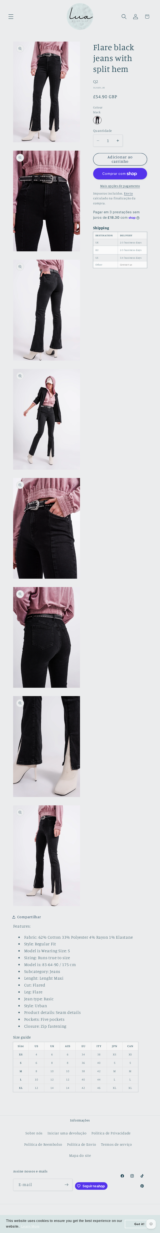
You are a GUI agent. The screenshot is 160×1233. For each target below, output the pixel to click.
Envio (128, 193)
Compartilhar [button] (29, 917)
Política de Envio (81, 1144)
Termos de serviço (116, 1144)
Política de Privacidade (111, 1133)
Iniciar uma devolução (67, 1133)
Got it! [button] (139, 1224)
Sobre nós (33, 1133)
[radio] (97, 120)
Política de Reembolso (43, 1144)
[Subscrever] (66, 1185)
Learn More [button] (30, 1226)
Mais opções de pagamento (120, 186)
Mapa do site (80, 1155)
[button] (11, 16)
